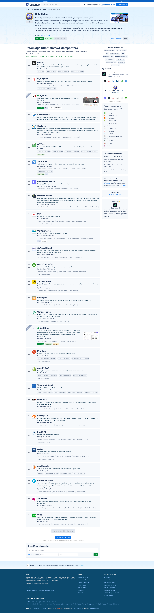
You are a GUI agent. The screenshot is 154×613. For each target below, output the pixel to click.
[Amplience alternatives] (34, 499)
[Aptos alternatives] (34, 450)
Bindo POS (108, 30)
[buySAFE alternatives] (34, 433)
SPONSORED (28, 95)
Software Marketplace (111, 62)
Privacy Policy (36, 608)
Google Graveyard (109, 590)
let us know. (123, 185)
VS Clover (109, 133)
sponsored (81, 565)
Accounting (56, 604)
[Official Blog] (65, 38)
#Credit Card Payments (66, 56)
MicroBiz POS (96, 30)
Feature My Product (109, 4)
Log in (30, 554)
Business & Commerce (109, 50)
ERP (107, 53)
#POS (27, 56)
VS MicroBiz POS (111, 115)
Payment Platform (108, 56)
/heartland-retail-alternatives (35, 194)
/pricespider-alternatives (34, 295)
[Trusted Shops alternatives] (34, 282)
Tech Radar (107, 577)
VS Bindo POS (110, 118)
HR (71, 604)
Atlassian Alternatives (110, 585)
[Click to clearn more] (77, 565)
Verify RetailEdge (116, 38)
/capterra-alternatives (33, 124)
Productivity (41, 604)
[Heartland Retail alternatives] (34, 196)
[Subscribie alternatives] (34, 162)
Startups (45, 1)
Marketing (49, 604)
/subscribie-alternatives (34, 159)
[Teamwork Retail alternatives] (34, 386)
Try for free (40, 107)
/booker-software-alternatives (36, 478)
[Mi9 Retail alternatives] (34, 400)
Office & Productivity (115, 53)
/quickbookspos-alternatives (35, 262)
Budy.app (114, 208)
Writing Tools (77, 604)
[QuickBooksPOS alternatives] (34, 265)
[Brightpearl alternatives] (34, 416)
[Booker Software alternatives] (34, 481)
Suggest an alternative (63, 537)
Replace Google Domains (111, 593)
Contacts (41, 590)
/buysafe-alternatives (33, 430)
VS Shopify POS (111, 121)
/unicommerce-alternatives (35, 229)
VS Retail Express (111, 123)
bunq (89, 30)
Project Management (88, 604)
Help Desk (33, 604)
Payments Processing (121, 56)
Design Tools (50, 602)
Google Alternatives (109, 582)
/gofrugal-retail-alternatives (35, 246)
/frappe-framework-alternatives (36, 179)
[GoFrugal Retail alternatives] (34, 249)
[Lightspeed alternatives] (34, 79)
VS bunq (109, 113)
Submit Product (122, 4)
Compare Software (83, 580)
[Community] (84, 4)
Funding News (82, 587)
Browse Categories (83, 577)
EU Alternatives (108, 595)
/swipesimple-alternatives (34, 113)
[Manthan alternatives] (34, 352)
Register (122, 1)
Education (116, 604)
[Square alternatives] (34, 63)
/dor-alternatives (32, 212)
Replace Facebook (109, 580)
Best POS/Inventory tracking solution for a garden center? (115, 165)
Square (108, 28)
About (53, 590)
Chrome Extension (83, 582)
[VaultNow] (34, 329)
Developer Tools (40, 602)
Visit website (39, 38)
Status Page (58, 38)
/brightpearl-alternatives (34, 414)
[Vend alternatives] (34, 515)
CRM (27, 604)
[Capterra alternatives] (34, 127)
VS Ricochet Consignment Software (113, 137)
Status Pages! (82, 585)
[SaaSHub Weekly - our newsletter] (81, 4)
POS (123, 53)
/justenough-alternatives (34, 464)
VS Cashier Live (111, 128)
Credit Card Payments (121, 50)
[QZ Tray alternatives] (34, 145)
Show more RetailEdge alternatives (63, 531)
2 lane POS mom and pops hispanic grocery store (113, 160)
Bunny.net (59, 608)
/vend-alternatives (32, 513)
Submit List (81, 590)
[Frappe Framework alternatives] (34, 182)
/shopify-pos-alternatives (34, 366)
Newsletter (81, 593)
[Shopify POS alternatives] (34, 369)
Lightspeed (116, 28)
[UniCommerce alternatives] (34, 231)
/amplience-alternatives (34, 496)
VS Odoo (109, 146)
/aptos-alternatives (32, 447)
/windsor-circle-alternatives (35, 310)
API (57, 590)
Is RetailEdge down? (115, 194)
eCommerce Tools (115, 65)
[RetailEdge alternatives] (29, 16)
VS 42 (108, 126)
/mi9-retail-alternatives (34, 397)
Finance (109, 604)
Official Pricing (45, 35)
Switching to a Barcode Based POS (113, 156)
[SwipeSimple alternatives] (34, 115)
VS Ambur (109, 143)
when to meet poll (94, 608)
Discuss (47, 590)
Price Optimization (121, 59)
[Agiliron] (34, 96)
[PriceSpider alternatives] (34, 298)
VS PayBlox (109, 140)
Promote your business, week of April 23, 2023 (115, 170)
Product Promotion (31, 590)
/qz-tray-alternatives (33, 142)
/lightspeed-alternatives (34, 76)
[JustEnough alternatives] (34, 467)
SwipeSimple (39, 30)
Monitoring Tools (101, 604)
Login (127, 1)
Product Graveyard (109, 587)
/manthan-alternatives (33, 349)
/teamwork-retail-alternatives (35, 383)
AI (26, 602)
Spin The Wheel (77, 608)
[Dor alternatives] (34, 214)
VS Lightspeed (110, 131)
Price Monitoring (110, 59)
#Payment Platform (52, 56)
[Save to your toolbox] (29, 22)
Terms (44, 608)
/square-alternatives (33, 60)
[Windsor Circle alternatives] (34, 312)
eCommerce (121, 62)
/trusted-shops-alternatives (35, 279)
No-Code (31, 602)
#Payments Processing (37, 56)
